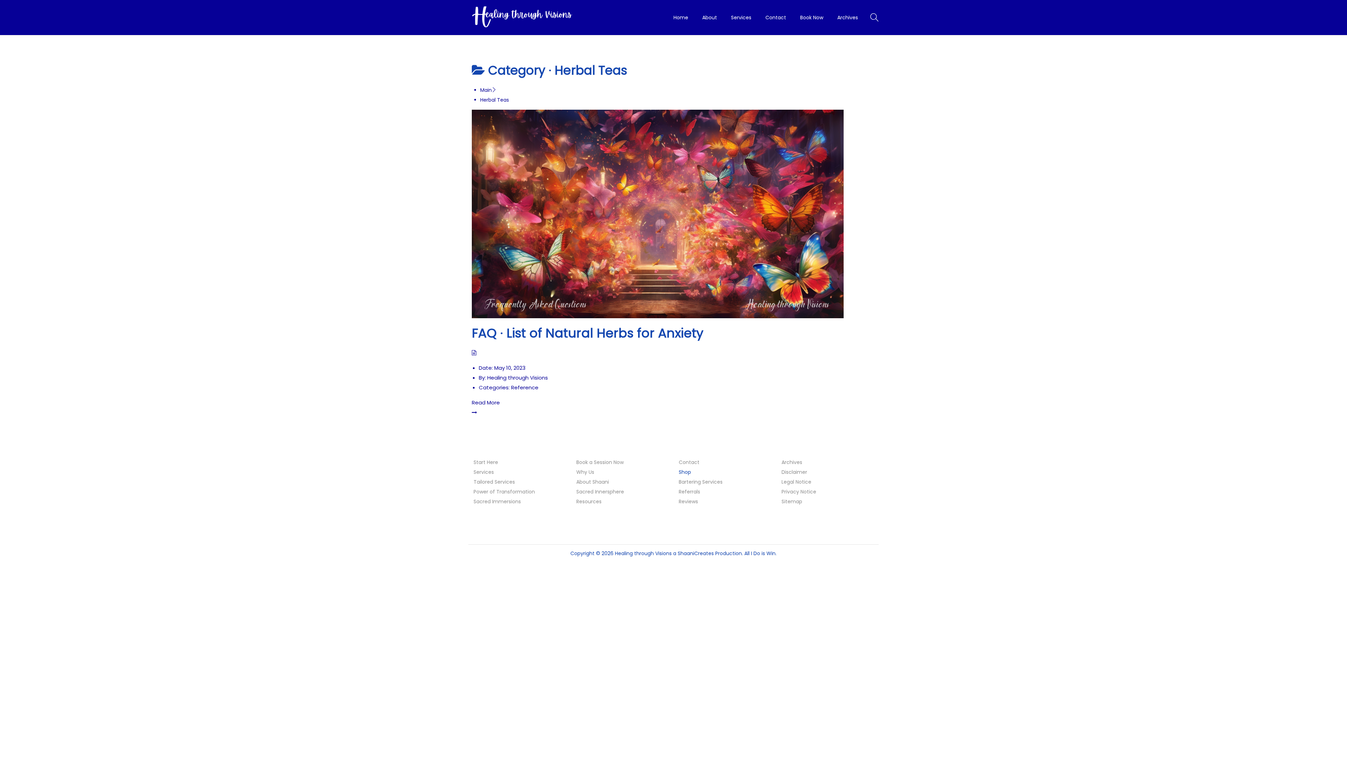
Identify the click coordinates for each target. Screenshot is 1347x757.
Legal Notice (796, 481)
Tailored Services (494, 481)
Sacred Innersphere (600, 491)
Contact (689, 462)
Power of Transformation (504, 491)
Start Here (486, 462)
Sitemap (792, 501)
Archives (792, 462)
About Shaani (592, 481)
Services (484, 472)
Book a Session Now (600, 462)
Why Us (585, 472)
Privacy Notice (799, 491)
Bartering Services (701, 481)
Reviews (688, 501)
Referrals (689, 491)
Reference (524, 387)
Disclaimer (794, 472)
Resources (589, 501)
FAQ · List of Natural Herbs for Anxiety (587, 333)
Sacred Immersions (497, 501)
